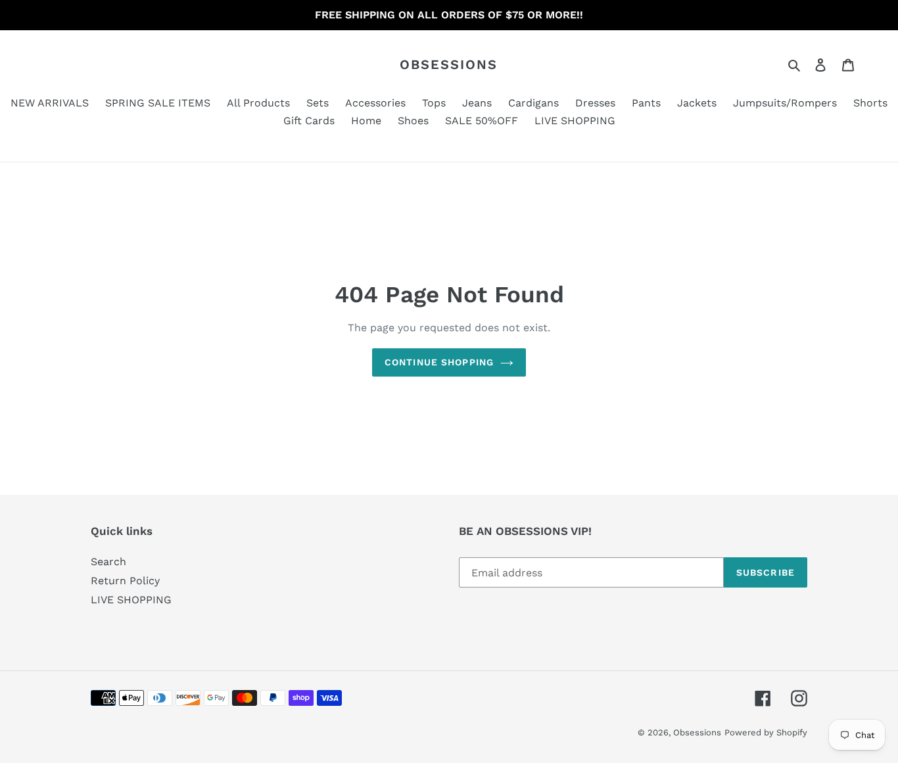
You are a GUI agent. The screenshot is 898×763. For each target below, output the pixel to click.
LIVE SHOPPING (131, 599)
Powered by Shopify (765, 732)
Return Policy (125, 580)
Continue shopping (439, 362)
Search (108, 561)
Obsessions (449, 64)
